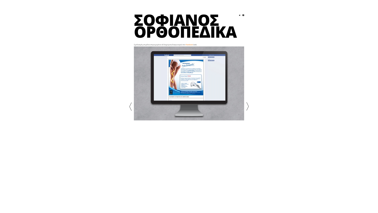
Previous (130, 106)
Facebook (189, 45)
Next (247, 106)
